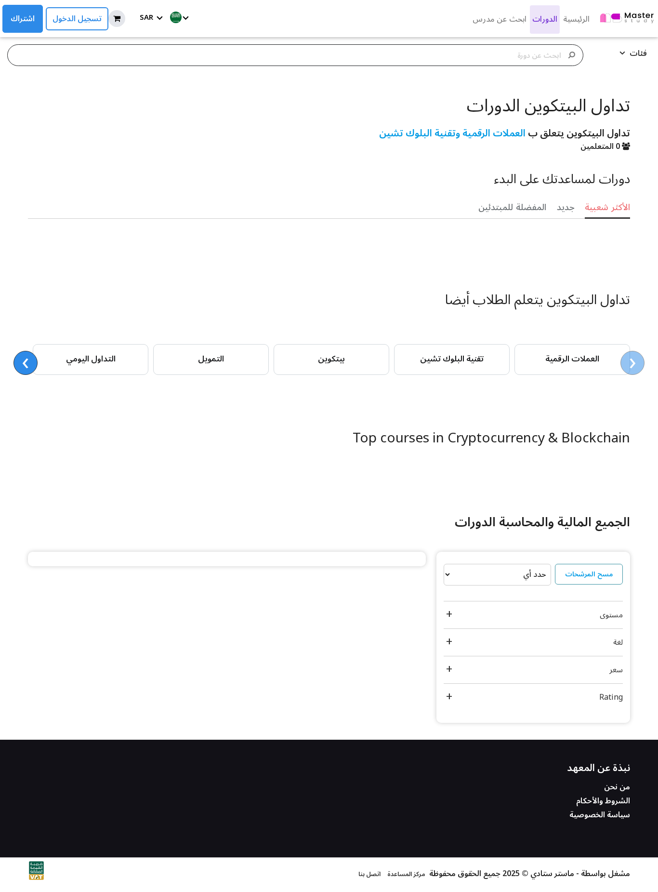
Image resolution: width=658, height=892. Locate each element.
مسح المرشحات (589, 574)
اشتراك (23, 19)
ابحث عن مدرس (499, 19)
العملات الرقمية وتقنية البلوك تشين (452, 133)
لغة (618, 642)
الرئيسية (576, 19)
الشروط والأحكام (603, 801)
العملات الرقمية (572, 359)
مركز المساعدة (406, 874)
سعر (616, 670)
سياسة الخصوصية (599, 815)
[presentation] (632, 363)
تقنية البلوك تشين (452, 359)
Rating (611, 697)
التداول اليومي (91, 359)
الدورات (544, 19)
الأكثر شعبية (607, 207)
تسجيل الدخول (77, 19)
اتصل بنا (369, 874)
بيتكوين (331, 359)
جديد (566, 207)
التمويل (211, 359)
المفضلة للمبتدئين (512, 207)
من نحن (617, 787)
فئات (637, 53)
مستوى (611, 615)
